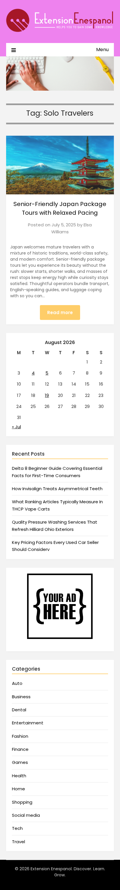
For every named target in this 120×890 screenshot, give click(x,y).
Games (20, 762)
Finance (20, 749)
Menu (102, 49)
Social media (26, 815)
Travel (18, 842)
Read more (60, 312)
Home (18, 789)
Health (19, 776)
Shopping (22, 802)
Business (21, 697)
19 (47, 395)
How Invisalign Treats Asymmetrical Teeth (57, 489)
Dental (19, 710)
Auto (17, 683)
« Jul (16, 427)
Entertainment (27, 723)
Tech (17, 828)
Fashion (20, 736)
